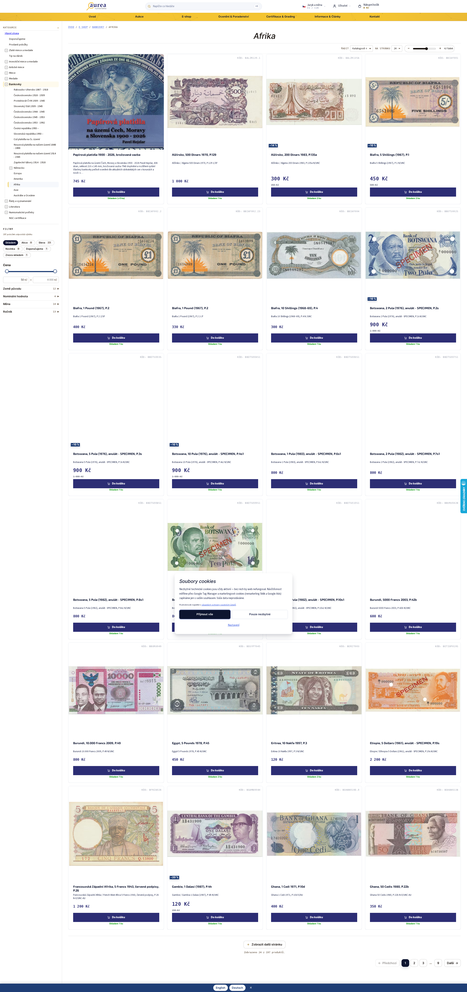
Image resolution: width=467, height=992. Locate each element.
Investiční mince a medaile (23, 61)
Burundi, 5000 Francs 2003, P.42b (393, 599)
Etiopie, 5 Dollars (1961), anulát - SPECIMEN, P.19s (404, 743)
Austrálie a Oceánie (24, 195)
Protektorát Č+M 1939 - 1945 (29, 101)
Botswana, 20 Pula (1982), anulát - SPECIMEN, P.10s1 (307, 599)
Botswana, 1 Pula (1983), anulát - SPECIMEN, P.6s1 (306, 453)
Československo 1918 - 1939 (29, 95)
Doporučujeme (17, 39)
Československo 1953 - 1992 (29, 123)
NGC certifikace (17, 218)
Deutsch (237, 987)
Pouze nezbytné (260, 614)
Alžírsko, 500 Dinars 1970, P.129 (194, 154)
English (220, 987)
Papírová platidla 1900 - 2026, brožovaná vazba (106, 154)
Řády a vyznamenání (20, 201)
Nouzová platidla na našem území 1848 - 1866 (35, 146)
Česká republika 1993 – (26, 128)
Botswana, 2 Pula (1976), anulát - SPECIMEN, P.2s (404, 308)
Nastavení (233, 625)
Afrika (17, 184)
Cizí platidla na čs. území (27, 139)
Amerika (18, 179)
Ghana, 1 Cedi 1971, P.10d (288, 886)
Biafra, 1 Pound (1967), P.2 (91, 308)
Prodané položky (18, 44)
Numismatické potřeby (21, 212)
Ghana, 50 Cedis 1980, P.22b (389, 886)
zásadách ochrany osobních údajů (219, 604)
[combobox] (203, 6)
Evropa (18, 173)
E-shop (83, 27)
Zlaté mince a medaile (21, 50)
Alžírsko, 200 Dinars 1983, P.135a (294, 154)
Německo (19, 168)
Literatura (14, 206)
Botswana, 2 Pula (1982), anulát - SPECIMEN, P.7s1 (405, 453)
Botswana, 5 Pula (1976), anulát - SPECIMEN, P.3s (107, 453)
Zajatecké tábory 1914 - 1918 (29, 162)
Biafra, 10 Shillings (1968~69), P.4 (294, 308)
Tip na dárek (16, 56)
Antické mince (16, 67)
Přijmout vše (204, 614)
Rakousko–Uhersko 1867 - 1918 (31, 90)
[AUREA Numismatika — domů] (96, 6)
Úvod (71, 27)
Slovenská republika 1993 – (28, 134)
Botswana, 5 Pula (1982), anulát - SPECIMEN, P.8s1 (108, 599)
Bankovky (15, 84)
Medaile (13, 78)
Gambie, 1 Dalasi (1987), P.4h (192, 886)
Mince (12, 73)
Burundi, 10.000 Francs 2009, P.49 (97, 743)
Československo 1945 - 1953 (29, 117)
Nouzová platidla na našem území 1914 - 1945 (35, 155)
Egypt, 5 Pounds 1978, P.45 (190, 743)
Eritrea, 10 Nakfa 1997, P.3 (289, 743)
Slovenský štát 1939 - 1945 (28, 106)
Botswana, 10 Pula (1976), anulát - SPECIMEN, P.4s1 (208, 453)
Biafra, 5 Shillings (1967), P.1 (389, 154)
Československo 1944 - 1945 (29, 111)
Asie (16, 190)
